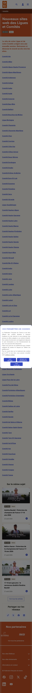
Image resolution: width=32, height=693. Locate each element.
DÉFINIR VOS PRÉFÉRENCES (23, 360)
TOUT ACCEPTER (16, 364)
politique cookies (10, 355)
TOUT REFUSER (10, 360)
